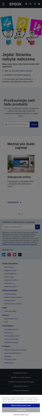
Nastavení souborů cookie (21, 414)
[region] (21, 406)
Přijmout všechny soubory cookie (21, 405)
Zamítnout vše (21, 410)
